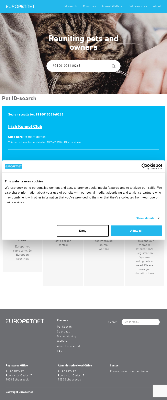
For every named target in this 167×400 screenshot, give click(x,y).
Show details (145, 218)
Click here (15, 137)
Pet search (70, 6)
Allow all (136, 230)
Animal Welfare (112, 6)
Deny (82, 230)
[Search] (113, 67)
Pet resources (138, 6)
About (157, 6)
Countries (89, 6)
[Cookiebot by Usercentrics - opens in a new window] (144, 166)
